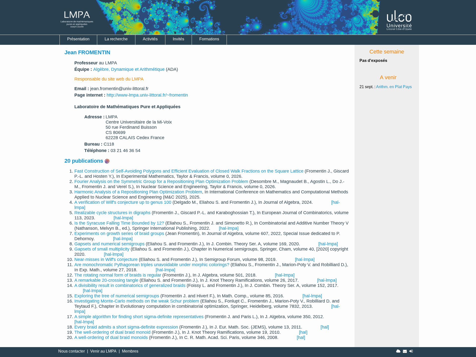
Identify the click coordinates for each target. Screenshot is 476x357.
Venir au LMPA (103, 351)
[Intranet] (398, 351)
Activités (150, 39)
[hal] (325, 327)
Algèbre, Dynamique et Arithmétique (129, 69)
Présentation (78, 39)
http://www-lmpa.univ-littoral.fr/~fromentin (147, 95)
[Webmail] (405, 351)
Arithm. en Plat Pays (394, 87)
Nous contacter (71, 351)
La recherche (116, 39)
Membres (130, 351)
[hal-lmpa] (123, 217)
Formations (209, 39)
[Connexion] (411, 351)
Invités (178, 39)
